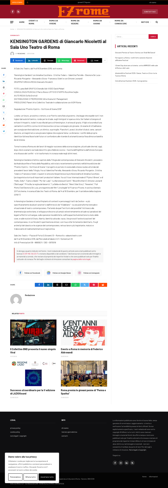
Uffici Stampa (17, 2)
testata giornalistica (69, 432)
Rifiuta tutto (31, 477)
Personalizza (15, 477)
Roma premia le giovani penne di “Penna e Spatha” (83, 392)
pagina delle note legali (81, 259)
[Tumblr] (3, 118)
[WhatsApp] (3, 99)
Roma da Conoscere (121, 22)
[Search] (156, 22)
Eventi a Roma (33, 22)
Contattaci (150, 12)
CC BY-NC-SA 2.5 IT (30, 254)
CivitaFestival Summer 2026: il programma (131, 81)
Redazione (21, 53)
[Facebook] (3, 74)
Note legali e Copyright (137, 450)
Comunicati (15, 35)
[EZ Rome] (84, 11)
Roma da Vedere (75, 22)
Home (22, 22)
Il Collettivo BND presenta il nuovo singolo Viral (33, 351)
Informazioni (153, 477)
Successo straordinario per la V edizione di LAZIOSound (32, 392)
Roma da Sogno (97, 22)
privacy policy (15, 428)
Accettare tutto (47, 477)
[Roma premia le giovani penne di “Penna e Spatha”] (84, 374)
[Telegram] (3, 131)
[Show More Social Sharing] (104, 60)
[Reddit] (3, 124)
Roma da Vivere (53, 22)
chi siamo (152, 2)
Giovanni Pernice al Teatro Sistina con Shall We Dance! (135, 52)
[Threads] (3, 87)
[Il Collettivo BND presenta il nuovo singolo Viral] (33, 333)
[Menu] (11, 22)
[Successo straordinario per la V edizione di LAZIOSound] (33, 374)
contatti (64, 436)
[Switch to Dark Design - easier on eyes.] (27, 2)
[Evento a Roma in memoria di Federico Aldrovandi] (84, 333)
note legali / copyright (18, 436)
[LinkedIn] (3, 81)
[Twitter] (3, 112)
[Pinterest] (3, 93)
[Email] (3, 106)
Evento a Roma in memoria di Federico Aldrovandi (82, 351)
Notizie (145, 22)
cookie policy (15, 432)
